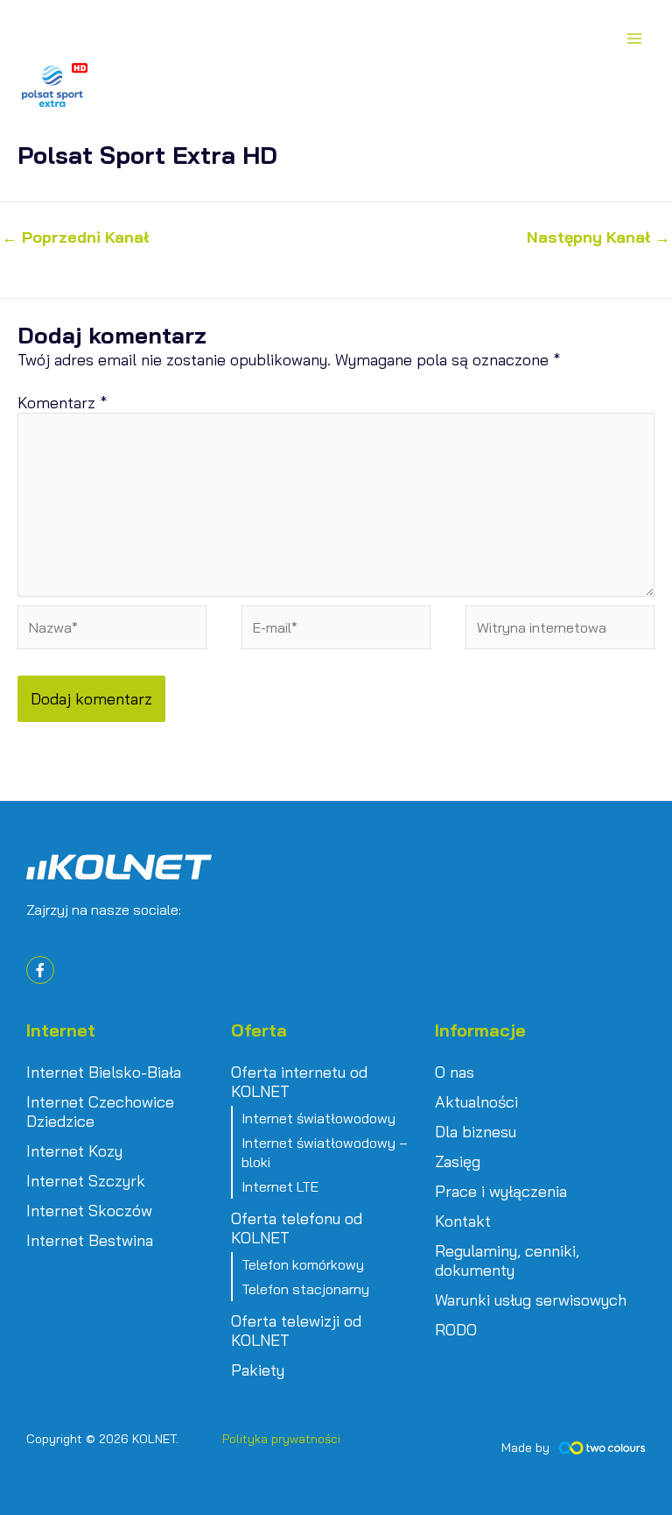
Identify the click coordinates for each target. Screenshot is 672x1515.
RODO (456, 1330)
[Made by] (602, 1448)
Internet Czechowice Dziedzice (100, 1112)
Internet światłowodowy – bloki (325, 1152)
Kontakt (463, 1221)
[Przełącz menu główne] (633, 38)
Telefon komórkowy (303, 1264)
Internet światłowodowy (319, 1118)
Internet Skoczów (89, 1211)
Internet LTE (280, 1186)
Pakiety (257, 1370)
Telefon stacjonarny (305, 1289)
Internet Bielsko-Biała (103, 1072)
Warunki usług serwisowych (530, 1300)
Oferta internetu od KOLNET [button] (299, 1082)
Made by (525, 1447)
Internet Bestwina (89, 1240)
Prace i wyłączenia (501, 1191)
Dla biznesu (475, 1132)
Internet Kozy (74, 1151)
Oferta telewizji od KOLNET (296, 1331)
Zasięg (457, 1162)
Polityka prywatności (281, 1439)
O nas (454, 1072)
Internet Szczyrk (85, 1181)
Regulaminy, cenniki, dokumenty (507, 1261)
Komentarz (62, 403)
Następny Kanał (598, 237)
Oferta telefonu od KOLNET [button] (296, 1228)
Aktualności (476, 1102)
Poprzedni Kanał (75, 237)
